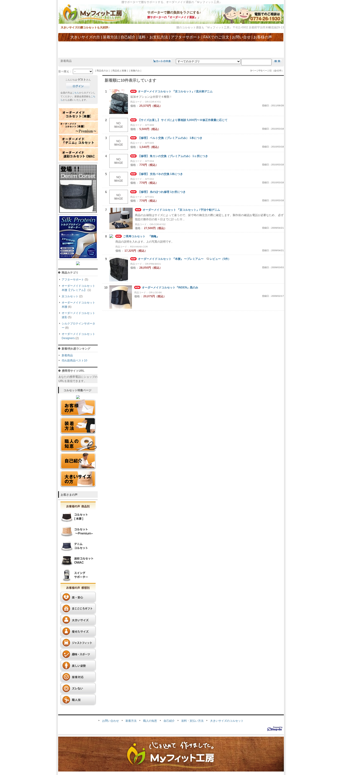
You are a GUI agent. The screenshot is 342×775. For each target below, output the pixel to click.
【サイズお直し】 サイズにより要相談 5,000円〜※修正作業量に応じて (183, 120)
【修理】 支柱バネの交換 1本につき (160, 174)
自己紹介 (128, 37)
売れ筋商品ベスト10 (74, 360)
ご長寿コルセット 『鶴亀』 (141, 236)
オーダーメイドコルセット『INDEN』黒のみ (170, 287)
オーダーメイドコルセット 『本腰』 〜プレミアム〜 (171, 259)
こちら (75, 92)
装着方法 (110, 37)
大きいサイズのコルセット (227, 720)
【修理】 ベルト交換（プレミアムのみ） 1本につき (170, 138)
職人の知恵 (150, 720)
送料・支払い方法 (192, 720)
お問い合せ (241, 37)
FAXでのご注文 (216, 37)
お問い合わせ (110, 720)
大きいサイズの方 (85, 37)
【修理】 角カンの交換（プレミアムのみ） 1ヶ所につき (173, 156)
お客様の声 (262, 37)
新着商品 (67, 355)
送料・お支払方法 (153, 37)
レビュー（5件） (220, 259)
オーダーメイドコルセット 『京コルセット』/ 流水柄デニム (175, 91)
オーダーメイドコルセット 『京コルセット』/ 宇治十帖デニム (181, 209)
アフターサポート (186, 37)
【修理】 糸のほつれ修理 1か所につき (162, 192)
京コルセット (70, 296)
